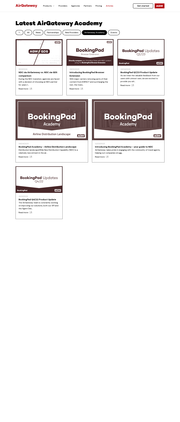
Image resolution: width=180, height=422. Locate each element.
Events (114, 32)
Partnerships (53, 32)
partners (88, 6)
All (28, 32)
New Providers (71, 32)
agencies (75, 6)
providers (63, 6)
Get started (143, 6)
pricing (99, 6)
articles (109, 6)
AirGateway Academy (94, 32)
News (38, 32)
